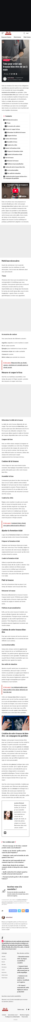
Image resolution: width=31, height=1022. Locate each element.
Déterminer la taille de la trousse (16, 132)
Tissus (8, 123)
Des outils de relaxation (14, 173)
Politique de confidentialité (7, 902)
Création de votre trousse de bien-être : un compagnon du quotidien (15, 177)
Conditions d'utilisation (22, 899)
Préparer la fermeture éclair (15, 151)
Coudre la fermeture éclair (14, 154)
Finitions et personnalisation (15, 164)
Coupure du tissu (12, 135)
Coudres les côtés (12, 145)
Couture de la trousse (11, 138)
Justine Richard (10, 77)
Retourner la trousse (13, 160)
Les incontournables (12, 170)
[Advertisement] (15, 15)
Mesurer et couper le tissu (12, 129)
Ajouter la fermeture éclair (12, 148)
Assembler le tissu (12, 142)
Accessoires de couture (13, 126)
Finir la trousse (9, 157)
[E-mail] (5, 833)
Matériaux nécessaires (11, 120)
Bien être (6, 60)
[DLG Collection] (8, 33)
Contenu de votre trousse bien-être (15, 167)
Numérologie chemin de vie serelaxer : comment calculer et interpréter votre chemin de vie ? (15, 867)
